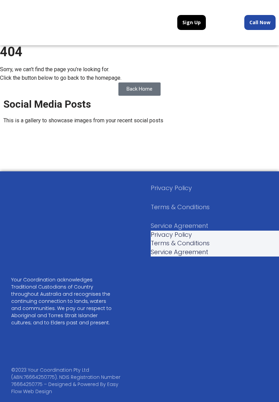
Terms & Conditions (180, 207)
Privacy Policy (171, 188)
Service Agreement (179, 225)
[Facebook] (21, 252)
